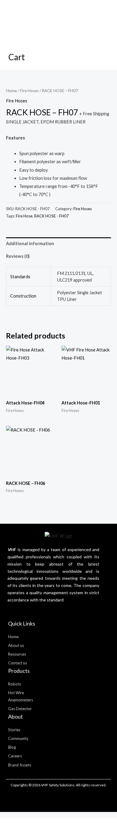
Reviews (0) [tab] (18, 256)
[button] (22, 22)
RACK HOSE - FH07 (51, 216)
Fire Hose (24, 216)
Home (11, 90)
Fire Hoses (29, 90)
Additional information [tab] (30, 243)
